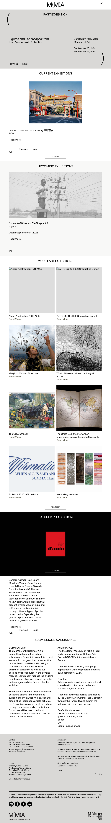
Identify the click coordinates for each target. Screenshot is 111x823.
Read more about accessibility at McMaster (78, 757)
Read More (15, 140)
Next (24, 64)
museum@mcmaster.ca (24, 749)
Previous (13, 64)
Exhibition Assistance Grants (77, 658)
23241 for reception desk (23, 746)
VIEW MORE (55, 156)
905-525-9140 (18, 742)
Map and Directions (17, 751)
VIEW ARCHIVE (56, 507)
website (76, 701)
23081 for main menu (21, 744)
